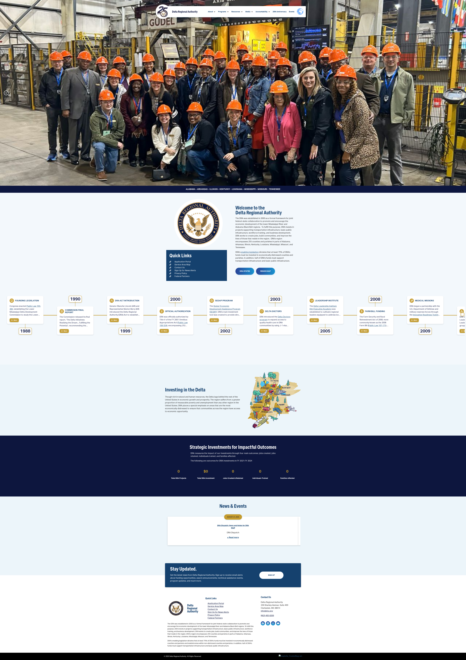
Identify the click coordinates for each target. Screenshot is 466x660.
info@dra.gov (267, 611)
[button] (212, 12)
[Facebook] (263, 623)
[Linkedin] (268, 623)
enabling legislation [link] (250, 252)
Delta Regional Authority (185, 11)
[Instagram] (273, 623)
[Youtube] (278, 623)
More (15, 320)
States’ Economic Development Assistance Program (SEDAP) (225, 309)
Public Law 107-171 (377, 326)
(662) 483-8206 (267, 616)
